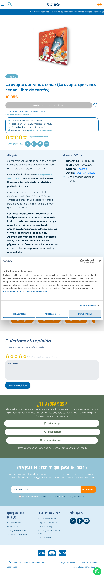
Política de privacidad (76, 562)
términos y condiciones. (74, 496)
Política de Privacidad (37, 291)
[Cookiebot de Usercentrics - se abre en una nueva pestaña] (82, 261)
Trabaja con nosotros (16, 530)
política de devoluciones (40, 130)
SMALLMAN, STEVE (84, 172)
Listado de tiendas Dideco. (18, 114)
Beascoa (82, 168)
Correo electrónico (54, 440)
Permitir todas (85, 314)
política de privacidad (49, 496)
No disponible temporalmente (49, 105)
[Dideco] (53, 4)
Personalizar (50, 314)
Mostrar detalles (88, 305)
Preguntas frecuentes (48, 522)
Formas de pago (45, 526)
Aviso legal (60, 562)
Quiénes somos (14, 522)
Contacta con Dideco (48, 518)
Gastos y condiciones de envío (49, 531)
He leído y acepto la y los (53, 496)
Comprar (23, 320)
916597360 (54, 431)
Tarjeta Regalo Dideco (17, 534)
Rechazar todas (19, 314)
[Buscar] (9, 4)
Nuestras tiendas (14, 526)
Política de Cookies (13, 291)
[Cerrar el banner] (100, 261)
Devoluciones (44, 537)
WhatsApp (53, 423)
